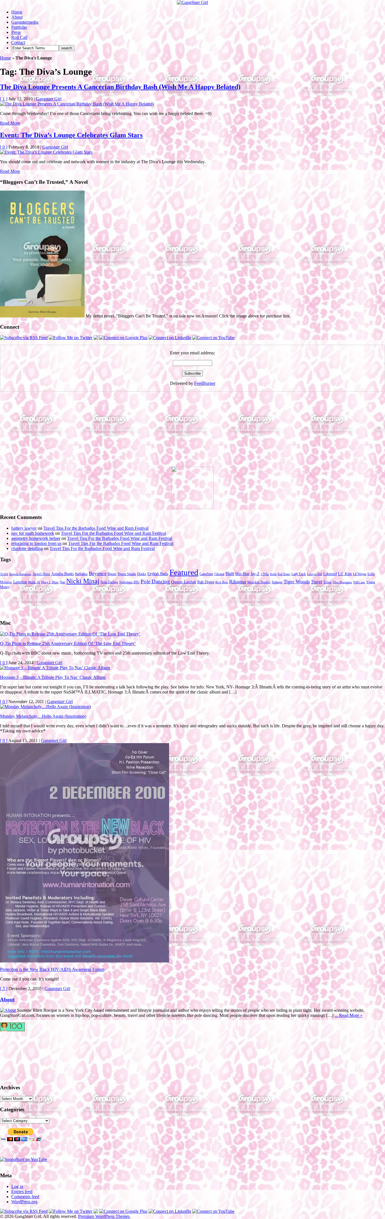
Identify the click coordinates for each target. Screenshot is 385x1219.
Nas (62, 582)
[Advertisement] (42, 431)
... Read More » (348, 1015)
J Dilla (265, 574)
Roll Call (19, 37)
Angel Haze (41, 574)
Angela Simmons (20, 574)
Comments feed (25, 1196)
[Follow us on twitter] (22, 1055)
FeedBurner (204, 383)
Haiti (229, 573)
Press (16, 32)
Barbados (81, 574)
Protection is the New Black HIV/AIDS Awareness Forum (52, 969)
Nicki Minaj (82, 581)
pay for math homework (32, 533)
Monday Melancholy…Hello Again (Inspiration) (43, 716)
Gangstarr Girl (48, 98)
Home (16, 12)
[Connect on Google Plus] (123, 337)
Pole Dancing (155, 581)
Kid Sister (284, 574)
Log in (17, 1186)
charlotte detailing (27, 548)
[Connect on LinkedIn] (170, 337)
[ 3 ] (3, 988)
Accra (4, 574)
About (17, 17)
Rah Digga (205, 582)
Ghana (219, 574)
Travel (316, 581)
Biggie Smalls (127, 574)
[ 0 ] (3, 147)
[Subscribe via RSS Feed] (24, 337)
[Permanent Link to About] (8, 1010)
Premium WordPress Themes (104, 1216)
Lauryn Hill (314, 574)
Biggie (112, 574)
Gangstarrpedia (24, 22)
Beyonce (98, 573)
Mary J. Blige (50, 582)
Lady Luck (298, 574)
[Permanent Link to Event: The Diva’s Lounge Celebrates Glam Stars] (46, 152)
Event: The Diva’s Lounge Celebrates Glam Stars (71, 135)
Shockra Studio (259, 582)
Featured (183, 572)
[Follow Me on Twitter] (70, 337)
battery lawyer (24, 528)
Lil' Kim (345, 573)
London (20, 582)
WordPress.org (24, 1201)
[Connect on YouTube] (213, 337)
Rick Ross (221, 582)
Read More (10, 123)
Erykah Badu (157, 573)
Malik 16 (34, 582)
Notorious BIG (129, 582)
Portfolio (19, 27)
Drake (141, 574)
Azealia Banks (62, 574)
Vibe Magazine (342, 582)
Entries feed (21, 1191)
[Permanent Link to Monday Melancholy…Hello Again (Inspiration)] (45, 706)
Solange (277, 582)
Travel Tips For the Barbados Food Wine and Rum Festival (96, 528)
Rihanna (237, 581)
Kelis (273, 574)
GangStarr (206, 574)
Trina (327, 582)
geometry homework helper (35, 538)
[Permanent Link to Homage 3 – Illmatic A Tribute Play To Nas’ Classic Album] (55, 667)
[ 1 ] (3, 98)
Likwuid (330, 574)
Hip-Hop (242, 574)
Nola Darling (109, 582)
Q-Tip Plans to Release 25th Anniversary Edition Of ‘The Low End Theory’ (68, 643)
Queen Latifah (183, 582)
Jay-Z (255, 573)
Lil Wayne (359, 574)
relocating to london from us (36, 543)
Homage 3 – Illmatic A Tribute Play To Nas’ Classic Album (52, 677)
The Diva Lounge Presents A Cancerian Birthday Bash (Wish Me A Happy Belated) (120, 86)
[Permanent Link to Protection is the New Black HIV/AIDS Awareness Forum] (84, 961)
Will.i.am (359, 582)
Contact (18, 42)
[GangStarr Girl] (192, 2)
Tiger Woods (297, 581)
